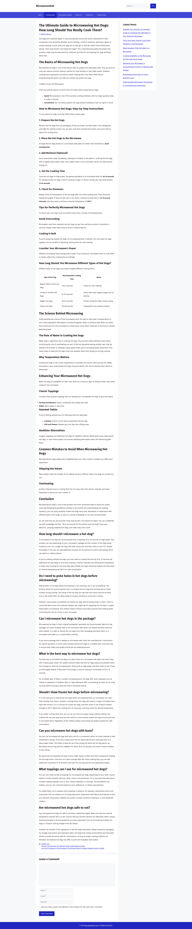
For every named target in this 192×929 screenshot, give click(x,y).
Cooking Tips (50, 15)
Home (40, 15)
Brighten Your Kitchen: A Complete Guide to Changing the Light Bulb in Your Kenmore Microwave (137, 32)
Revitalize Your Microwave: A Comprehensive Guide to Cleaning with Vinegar (138, 66)
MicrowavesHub (45, 5)
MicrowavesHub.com (91, 925)
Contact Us (89, 15)
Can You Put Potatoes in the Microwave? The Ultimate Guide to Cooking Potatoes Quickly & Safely (72, 848)
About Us (79, 15)
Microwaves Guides (65, 15)
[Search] (153, 6)
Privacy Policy (101, 15)
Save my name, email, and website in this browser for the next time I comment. (72, 907)
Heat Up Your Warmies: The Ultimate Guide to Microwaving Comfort (63, 846)
